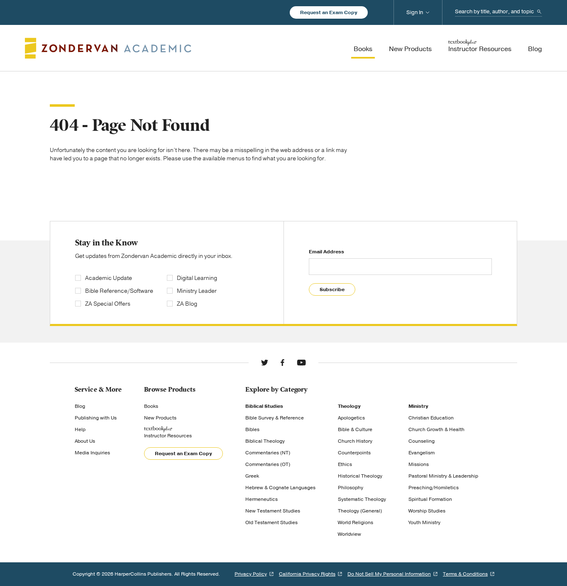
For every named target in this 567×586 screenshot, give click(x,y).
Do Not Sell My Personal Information (389, 574)
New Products (160, 417)
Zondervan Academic (108, 48)
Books (151, 406)
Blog (80, 406)
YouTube (301, 362)
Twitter (264, 362)
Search (539, 11)
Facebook (282, 362)
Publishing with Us (96, 417)
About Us (85, 441)
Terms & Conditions (465, 574)
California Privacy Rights (307, 574)
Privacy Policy (251, 574)
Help (80, 429)
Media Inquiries (92, 452)
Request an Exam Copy (328, 12)
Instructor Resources (168, 435)
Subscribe (332, 289)
